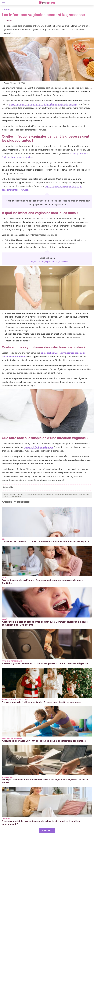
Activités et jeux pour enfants (15, 700)
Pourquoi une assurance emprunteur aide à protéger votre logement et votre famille (45, 781)
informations (7, 777)
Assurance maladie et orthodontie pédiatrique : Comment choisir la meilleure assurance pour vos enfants (45, 623)
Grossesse (6, 9)
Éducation (6, 819)
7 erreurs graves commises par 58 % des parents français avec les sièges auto (46, 663)
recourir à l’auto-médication (38, 447)
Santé (4, 578)
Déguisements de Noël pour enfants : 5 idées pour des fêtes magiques (41, 702)
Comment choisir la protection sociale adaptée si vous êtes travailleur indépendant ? (41, 822)
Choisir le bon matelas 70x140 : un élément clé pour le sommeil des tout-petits (46, 541)
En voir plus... (47, 831)
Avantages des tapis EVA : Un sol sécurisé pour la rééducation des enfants (44, 740)
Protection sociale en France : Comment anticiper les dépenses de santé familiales (42, 581)
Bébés (4, 539)
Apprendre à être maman (12, 661)
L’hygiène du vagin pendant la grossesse (48, 261)
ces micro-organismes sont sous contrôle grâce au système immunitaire (43, 104)
